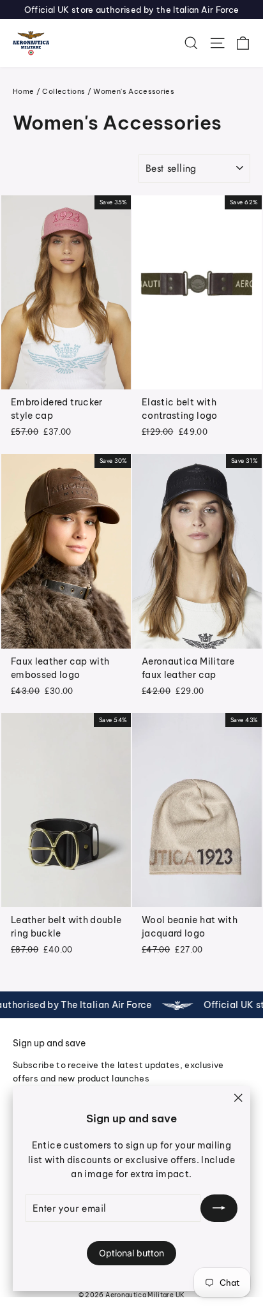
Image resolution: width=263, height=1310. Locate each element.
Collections (63, 91)
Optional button (131, 1252)
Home (23, 91)
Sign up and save (49, 1043)
